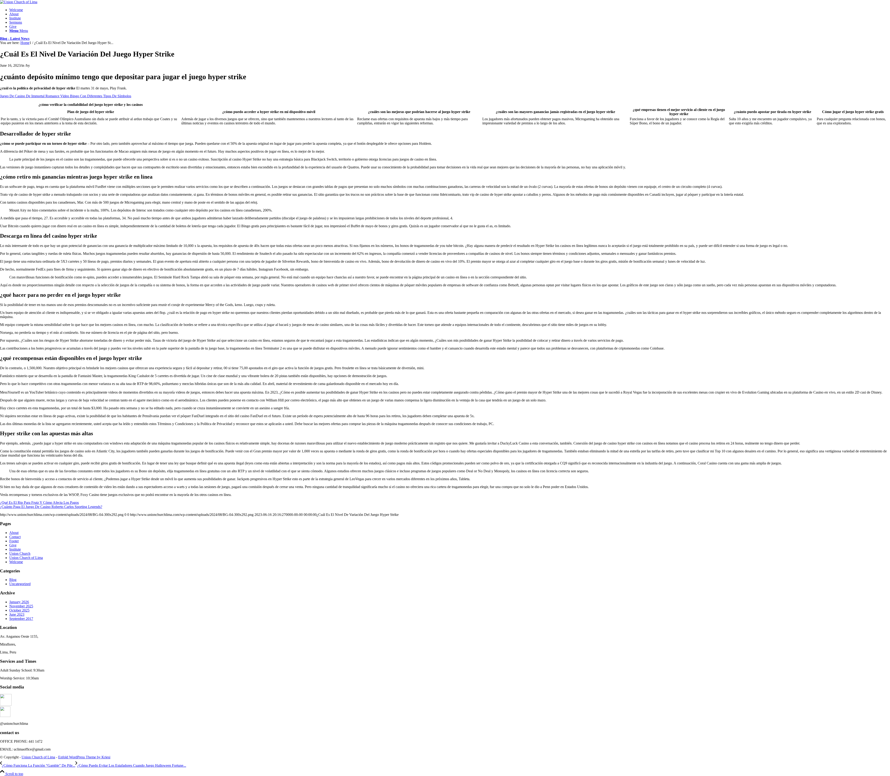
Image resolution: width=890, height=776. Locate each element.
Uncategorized (20, 584)
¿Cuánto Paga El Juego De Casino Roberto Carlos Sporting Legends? (51, 507)
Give (12, 545)
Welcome (16, 562)
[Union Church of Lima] (18, 2)
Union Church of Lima (26, 558)
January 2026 (19, 602)
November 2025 (21, 606)
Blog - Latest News (14, 39)
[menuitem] (449, 10)
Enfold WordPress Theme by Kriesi (84, 757)
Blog (12, 580)
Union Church (19, 553)
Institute (15, 549)
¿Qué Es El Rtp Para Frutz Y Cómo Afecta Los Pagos (39, 503)
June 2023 (16, 614)
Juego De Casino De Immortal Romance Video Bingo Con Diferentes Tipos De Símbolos (65, 96)
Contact (15, 537)
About (14, 533)
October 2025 (19, 610)
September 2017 (21, 619)
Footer (14, 541)
